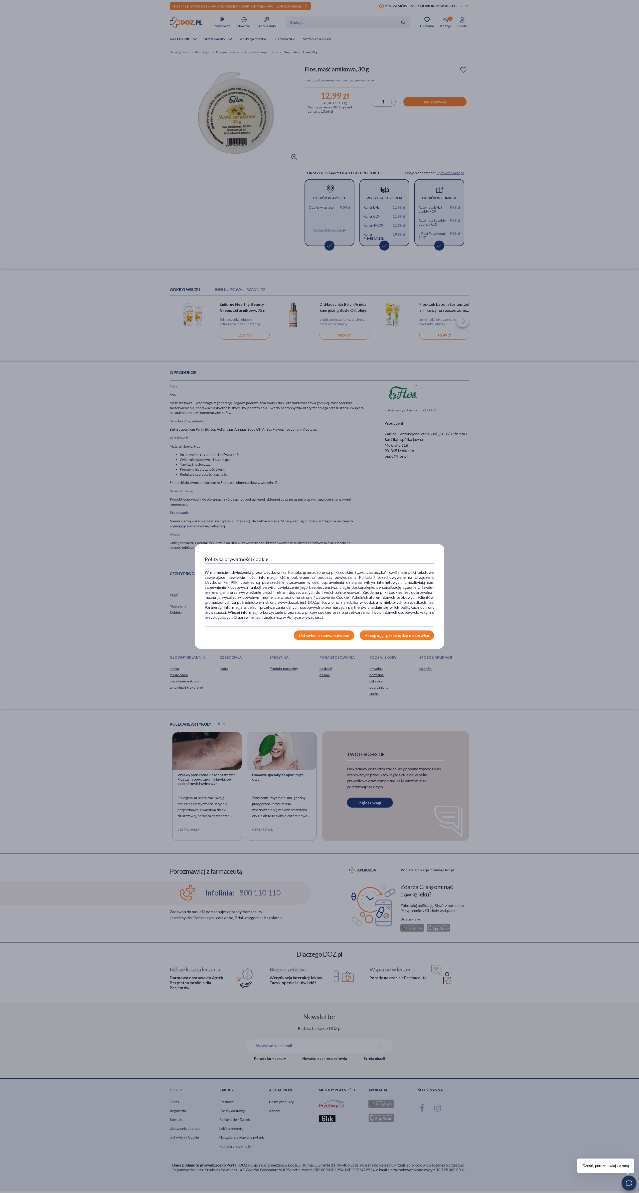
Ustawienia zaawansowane (324, 635)
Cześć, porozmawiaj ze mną (605, 1166)
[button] (629, 1183)
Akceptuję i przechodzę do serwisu (397, 635)
